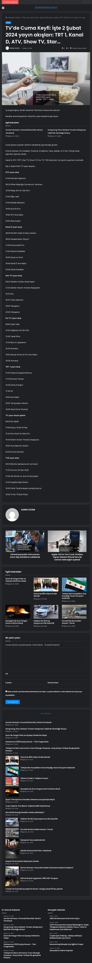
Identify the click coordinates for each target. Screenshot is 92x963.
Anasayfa (10, 17)
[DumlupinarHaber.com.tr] (46, 7)
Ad (7, 674)
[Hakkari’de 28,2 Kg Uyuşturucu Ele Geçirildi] (46, 612)
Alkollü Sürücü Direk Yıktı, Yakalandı (35, 850)
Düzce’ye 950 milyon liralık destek (45, 595)
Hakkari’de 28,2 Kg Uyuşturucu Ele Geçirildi (44, 622)
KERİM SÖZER (14, 48)
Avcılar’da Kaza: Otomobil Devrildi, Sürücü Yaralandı (29, 722)
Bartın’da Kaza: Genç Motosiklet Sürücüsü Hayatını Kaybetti (46, 867)
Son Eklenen (46, 713)
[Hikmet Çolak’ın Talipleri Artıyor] (12, 781)
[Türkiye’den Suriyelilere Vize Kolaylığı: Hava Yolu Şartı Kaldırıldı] (74, 584)
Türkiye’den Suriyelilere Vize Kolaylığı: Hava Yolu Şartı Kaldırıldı (74, 596)
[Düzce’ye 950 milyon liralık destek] (46, 584)
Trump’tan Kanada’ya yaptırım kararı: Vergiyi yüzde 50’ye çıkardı (34, 889)
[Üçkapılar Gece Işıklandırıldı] (12, 843)
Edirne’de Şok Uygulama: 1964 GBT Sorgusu (39, 878)
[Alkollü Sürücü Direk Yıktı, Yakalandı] (12, 853)
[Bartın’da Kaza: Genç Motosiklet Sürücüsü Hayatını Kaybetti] (12, 870)
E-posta (9, 683)
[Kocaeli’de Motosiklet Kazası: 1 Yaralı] (74, 612)
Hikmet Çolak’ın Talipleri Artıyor (34, 778)
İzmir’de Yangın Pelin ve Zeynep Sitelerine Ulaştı (37, 2)
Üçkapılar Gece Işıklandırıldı (32, 840)
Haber (18, 17)
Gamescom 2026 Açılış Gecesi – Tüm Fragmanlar (27, 742)
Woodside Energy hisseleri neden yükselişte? (25, 812)
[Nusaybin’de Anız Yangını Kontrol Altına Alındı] (18, 612)
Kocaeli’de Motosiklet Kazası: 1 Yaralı (71, 622)
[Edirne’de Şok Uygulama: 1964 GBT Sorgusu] (12, 881)
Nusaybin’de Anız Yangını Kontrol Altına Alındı (16, 622)
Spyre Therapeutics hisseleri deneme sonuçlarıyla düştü (30, 799)
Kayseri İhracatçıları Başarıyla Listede (22, 861)
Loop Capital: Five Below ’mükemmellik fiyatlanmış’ (28, 806)
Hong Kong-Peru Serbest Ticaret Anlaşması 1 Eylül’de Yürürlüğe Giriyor (36, 729)
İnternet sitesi (53, 683)
